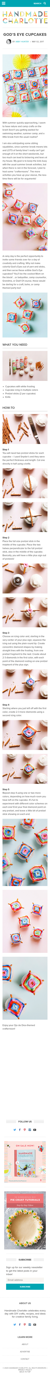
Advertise (25, 1352)
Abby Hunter (22, 41)
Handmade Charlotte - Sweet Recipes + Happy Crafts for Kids (25, 17)
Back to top (25, 1372)
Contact (25, 1359)
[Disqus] (25, 1080)
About (25, 1344)
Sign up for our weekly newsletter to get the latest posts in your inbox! (24, 1271)
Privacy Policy (25, 1370)
